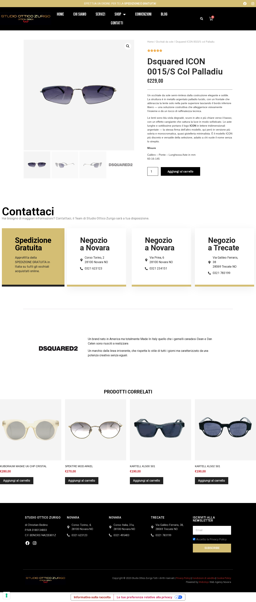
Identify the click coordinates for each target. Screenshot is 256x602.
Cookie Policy (223, 578)
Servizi (100, 14)
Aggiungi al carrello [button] (16, 480)
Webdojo (204, 582)
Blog (164, 14)
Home (60, 14)
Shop (118, 14)
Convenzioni (143, 14)
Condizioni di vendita (203, 578)
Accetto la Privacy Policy (211, 539)
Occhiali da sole (164, 41)
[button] (202, 19)
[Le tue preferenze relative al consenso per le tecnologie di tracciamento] (6, 595)
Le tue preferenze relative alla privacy (144, 597)
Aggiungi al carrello (180, 171)
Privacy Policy (183, 578)
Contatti (117, 23)
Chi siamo (79, 14)
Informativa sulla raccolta (92, 597)
